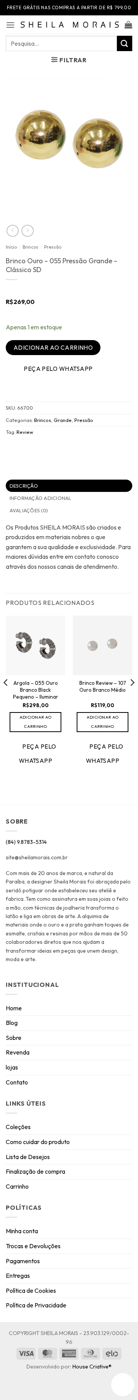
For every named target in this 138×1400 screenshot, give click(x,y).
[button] (10, 24)
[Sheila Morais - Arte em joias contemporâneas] (70, 25)
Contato (17, 1082)
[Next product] (12, 231)
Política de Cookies (31, 1290)
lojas (12, 1067)
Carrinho (17, 1186)
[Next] (131, 698)
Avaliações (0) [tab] (29, 510)
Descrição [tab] (24, 486)
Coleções (18, 1127)
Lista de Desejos (28, 1157)
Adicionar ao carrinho (53, 347)
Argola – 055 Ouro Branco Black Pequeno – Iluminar (35, 690)
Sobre (13, 1037)
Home (14, 1008)
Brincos (30, 247)
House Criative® (92, 1366)
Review (24, 432)
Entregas (18, 1275)
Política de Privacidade (36, 1305)
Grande (63, 420)
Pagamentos (23, 1261)
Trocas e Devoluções (33, 1246)
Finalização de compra (35, 1171)
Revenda (18, 1052)
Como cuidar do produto (38, 1142)
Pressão (52, 247)
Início (11, 247)
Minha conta (22, 1231)
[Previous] (6, 698)
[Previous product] (27, 231)
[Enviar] (124, 43)
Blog (12, 1022)
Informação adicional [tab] (41, 498)
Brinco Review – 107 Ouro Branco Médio (102, 686)
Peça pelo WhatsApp (58, 368)
